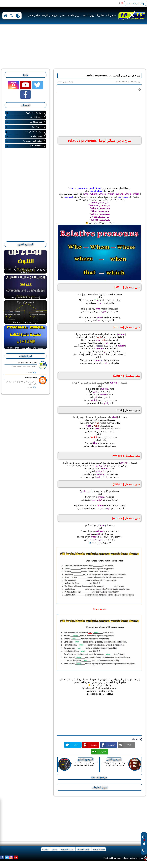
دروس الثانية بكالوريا (106, 15)
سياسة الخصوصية (67, 849)
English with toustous (27, 362)
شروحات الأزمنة (24, 122)
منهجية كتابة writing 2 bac (25, 322)
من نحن (54, 849)
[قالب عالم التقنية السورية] (145, 858)
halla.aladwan (31, 377)
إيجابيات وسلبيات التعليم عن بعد (25, 297)
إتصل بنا (45, 849)
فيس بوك (111, 745)
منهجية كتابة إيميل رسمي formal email (25, 347)
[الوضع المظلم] (18, 15)
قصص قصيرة (24, 126)
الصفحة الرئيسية (99, 849)
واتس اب (102, 751)
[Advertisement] (89, 47)
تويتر (76, 745)
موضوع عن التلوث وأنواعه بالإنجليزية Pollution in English (25, 271)
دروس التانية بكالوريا (24, 112)
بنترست (94, 745)
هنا (90, 542)
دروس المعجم (89, 15)
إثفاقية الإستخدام (83, 849)
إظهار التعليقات (99, 787)
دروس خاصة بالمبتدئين (70, 15)
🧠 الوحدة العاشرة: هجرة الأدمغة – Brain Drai (103, 3)
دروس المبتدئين (24, 117)
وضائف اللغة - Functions (24, 141)
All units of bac (24, 145)
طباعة (129, 745)
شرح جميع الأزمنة (50, 15)
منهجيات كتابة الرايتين (24, 131)
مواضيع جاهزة (33, 15)
